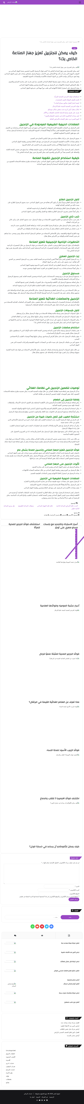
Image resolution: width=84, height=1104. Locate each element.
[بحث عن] (4, 3)
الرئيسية (75, 42)
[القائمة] (80, 3)
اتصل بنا (32, 1097)
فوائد (70, 42)
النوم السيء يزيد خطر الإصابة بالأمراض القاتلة (64, 119)
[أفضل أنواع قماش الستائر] (10, 986)
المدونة (8, 1060)
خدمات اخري (10, 1063)
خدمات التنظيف (10, 1066)
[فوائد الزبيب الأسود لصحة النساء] (41, 727)
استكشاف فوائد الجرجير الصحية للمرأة (66, 97)
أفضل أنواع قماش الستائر (71, 984)
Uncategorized (11, 1050)
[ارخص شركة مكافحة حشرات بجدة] (10, 996)
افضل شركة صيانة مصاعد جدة (70, 943)
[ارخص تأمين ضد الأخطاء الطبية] (10, 955)
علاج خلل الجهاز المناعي (45, 506)
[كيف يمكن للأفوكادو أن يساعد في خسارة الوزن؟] (41, 823)
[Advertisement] (42, 21)
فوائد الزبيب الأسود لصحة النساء (63, 750)
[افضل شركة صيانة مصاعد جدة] (10, 946)
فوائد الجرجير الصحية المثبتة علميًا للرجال (65, 106)
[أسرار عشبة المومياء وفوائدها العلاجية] (41, 582)
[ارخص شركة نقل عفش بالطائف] (10, 964)
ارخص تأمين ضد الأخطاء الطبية (70, 952)
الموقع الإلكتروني (74, 893)
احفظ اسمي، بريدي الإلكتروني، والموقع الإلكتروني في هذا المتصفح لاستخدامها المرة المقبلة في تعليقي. (48, 896)
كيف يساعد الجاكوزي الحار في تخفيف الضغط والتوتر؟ (62, 116)
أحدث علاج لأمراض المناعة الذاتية (67, 506)
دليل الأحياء (9, 1073)
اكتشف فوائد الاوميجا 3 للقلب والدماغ (59, 798)
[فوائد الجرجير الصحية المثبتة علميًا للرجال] (41, 630)
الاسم (77, 886)
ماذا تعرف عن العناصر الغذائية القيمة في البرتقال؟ (54, 702)
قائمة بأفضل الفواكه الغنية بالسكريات (67, 100)
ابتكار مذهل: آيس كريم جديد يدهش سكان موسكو (63, 109)
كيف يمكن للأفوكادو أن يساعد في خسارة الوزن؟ (54, 846)
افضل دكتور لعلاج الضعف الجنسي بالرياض (66, 970)
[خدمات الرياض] (12, 2)
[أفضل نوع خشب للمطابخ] (10, 1005)
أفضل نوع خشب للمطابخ (71, 1002)
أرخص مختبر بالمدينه (73, 980)
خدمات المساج (10, 1070)
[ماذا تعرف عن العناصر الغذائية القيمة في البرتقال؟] (41, 678)
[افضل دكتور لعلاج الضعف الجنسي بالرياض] (10, 973)
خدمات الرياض (28, 1093)
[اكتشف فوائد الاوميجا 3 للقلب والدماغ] (41, 775)
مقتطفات (8, 1079)
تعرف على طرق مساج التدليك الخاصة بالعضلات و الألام (61, 113)
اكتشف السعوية (10, 1057)
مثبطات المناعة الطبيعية (26, 506)
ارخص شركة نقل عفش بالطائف (69, 961)
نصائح (7, 1082)
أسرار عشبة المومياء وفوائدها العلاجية (59, 605)
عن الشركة (45, 1097)
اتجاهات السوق (10, 1054)
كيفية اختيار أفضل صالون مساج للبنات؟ (66, 103)
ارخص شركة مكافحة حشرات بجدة (69, 993)
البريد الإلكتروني (74, 890)
